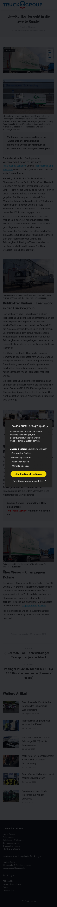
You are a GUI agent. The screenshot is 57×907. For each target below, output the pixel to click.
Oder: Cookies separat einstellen (28, 481)
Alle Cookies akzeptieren (28, 474)
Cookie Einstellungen (37, 449)
